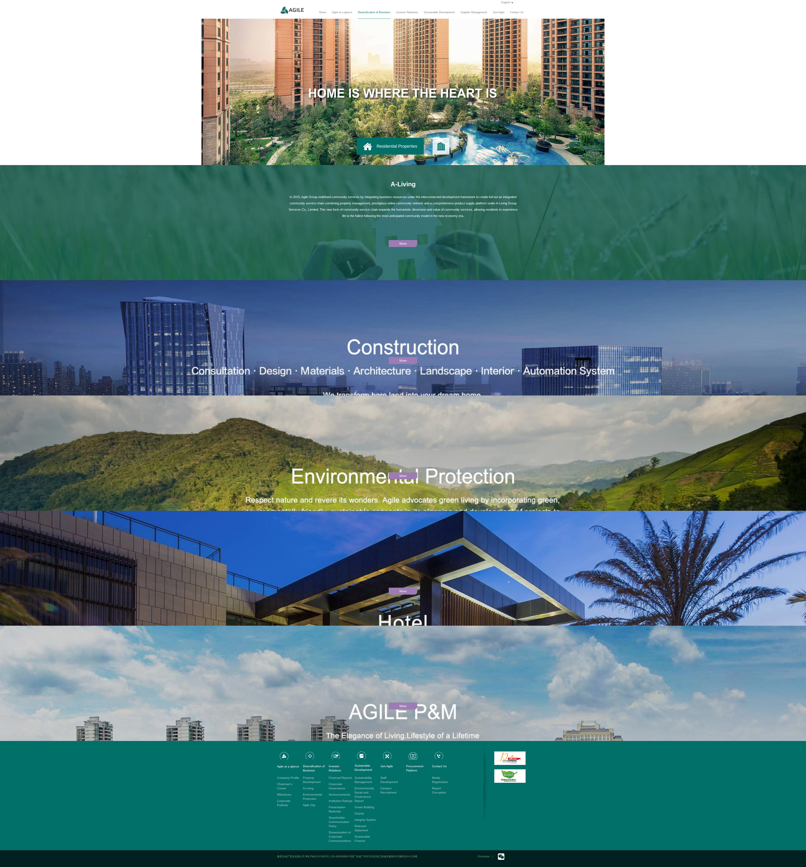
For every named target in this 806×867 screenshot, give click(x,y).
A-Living (308, 788)
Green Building (364, 807)
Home (322, 12)
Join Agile (498, 12)
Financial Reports (340, 777)
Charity (359, 813)
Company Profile (288, 777)
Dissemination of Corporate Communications (340, 836)
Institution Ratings (340, 801)
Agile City (309, 805)
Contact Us (517, 12)
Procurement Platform (414, 768)
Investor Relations (407, 12)
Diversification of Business (374, 12)
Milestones (284, 794)
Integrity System (365, 819)
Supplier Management (474, 12)
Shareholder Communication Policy (339, 822)
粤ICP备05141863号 (317, 856)
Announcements (339, 794)
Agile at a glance (342, 12)
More (403, 243)
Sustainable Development (439, 12)
